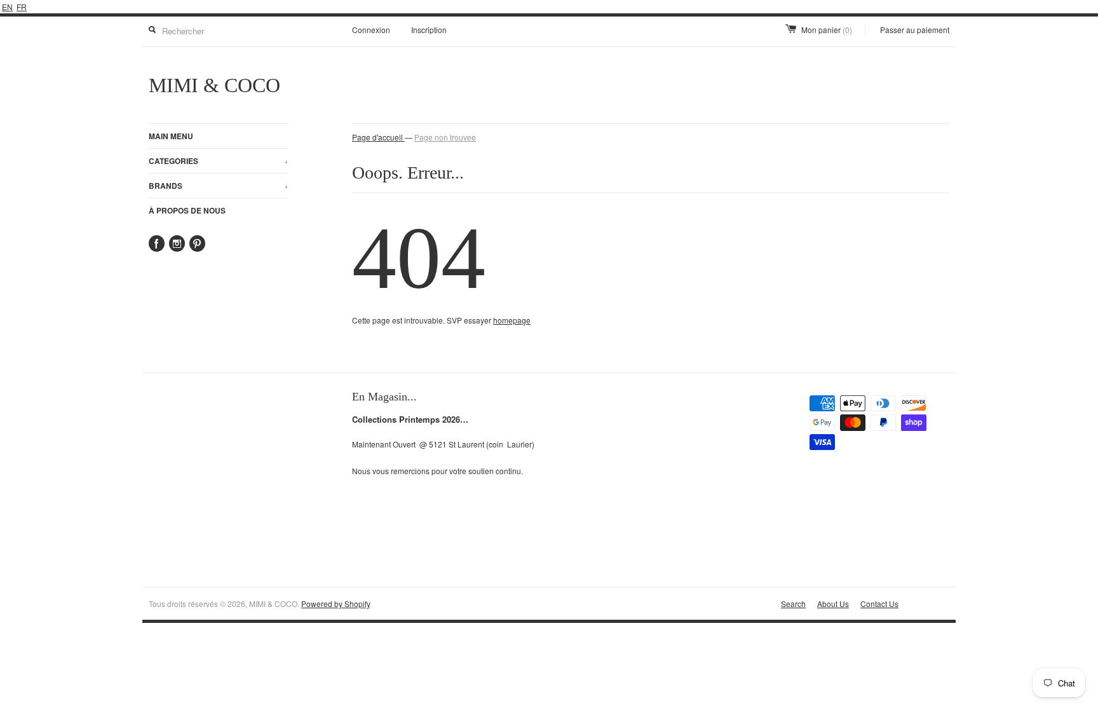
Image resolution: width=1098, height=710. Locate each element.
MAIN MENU (171, 136)
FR (22, 6)
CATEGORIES (218, 161)
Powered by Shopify (335, 603)
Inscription (429, 29)
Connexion (371, 29)
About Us (833, 603)
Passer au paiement (914, 29)
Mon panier (826, 29)
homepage (512, 320)
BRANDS (218, 185)
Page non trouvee (445, 137)
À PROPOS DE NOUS (187, 210)
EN (7, 6)
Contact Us (879, 603)
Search (793, 603)
